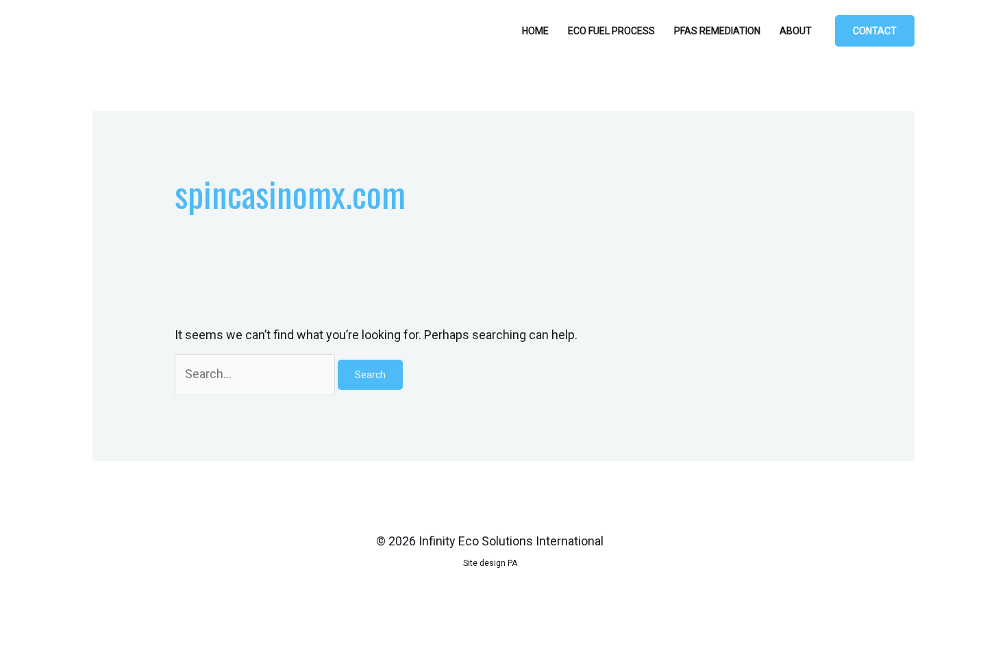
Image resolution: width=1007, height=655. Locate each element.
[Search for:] (256, 374)
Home (535, 30)
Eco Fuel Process (611, 30)
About (796, 30)
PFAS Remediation (717, 30)
